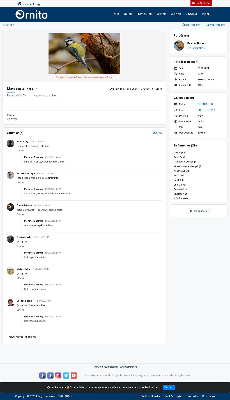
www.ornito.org (30, 4)
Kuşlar (161, 14)
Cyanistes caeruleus (45, 95)
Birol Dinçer (180, 184)
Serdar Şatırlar (25, 300)
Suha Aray (22, 141)
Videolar (191, 14)
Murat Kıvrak (24, 269)
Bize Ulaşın (208, 396)
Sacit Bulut (179, 180)
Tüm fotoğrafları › (196, 48)
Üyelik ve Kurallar (150, 396)
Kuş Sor (176, 14)
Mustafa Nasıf (181, 194)
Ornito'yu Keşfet (173, 396)
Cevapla (20, 150)
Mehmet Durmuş (33, 157)
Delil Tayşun (180, 152)
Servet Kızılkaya (26, 173)
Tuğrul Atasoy (181, 198)
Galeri (128, 14)
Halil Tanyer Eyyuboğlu (185, 161)
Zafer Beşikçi (180, 157)
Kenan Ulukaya (181, 171)
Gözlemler (144, 14)
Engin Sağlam (24, 205)
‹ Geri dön (8, 24)
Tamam (168, 387)
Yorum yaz (156, 132)
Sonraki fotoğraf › (216, 24)
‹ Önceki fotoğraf (190, 24)
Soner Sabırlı (180, 189)
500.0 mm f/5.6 (206, 110)
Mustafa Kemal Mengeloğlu (188, 166)
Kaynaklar (192, 396)
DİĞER (206, 14)
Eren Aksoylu (24, 237)
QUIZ (116, 14)
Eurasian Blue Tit (16, 95)
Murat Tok (179, 175)
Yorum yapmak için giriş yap (22, 337)
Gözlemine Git (201, 211)
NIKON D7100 (205, 104)
